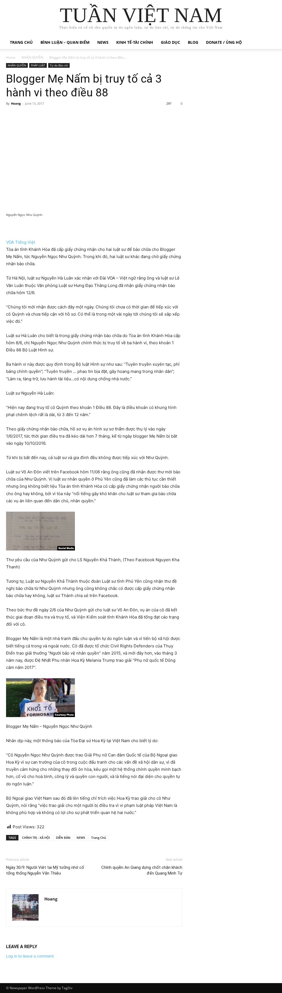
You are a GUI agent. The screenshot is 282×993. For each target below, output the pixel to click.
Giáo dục (170, 42)
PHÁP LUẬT (38, 65)
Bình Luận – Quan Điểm (65, 42)
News (103, 42)
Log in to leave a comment (30, 956)
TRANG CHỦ (21, 42)
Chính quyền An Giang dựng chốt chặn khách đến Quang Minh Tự (141, 870)
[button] (269, 42)
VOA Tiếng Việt (20, 242)
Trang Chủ (98, 837)
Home (10, 57)
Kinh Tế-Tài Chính (134, 42)
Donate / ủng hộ (224, 42)
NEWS (81, 837)
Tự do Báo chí (59, 65)
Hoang (16, 103)
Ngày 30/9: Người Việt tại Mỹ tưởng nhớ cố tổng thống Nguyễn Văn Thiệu (45, 870)
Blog (193, 42)
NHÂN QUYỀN (32, 57)
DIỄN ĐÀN (63, 837)
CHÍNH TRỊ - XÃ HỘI (36, 837)
